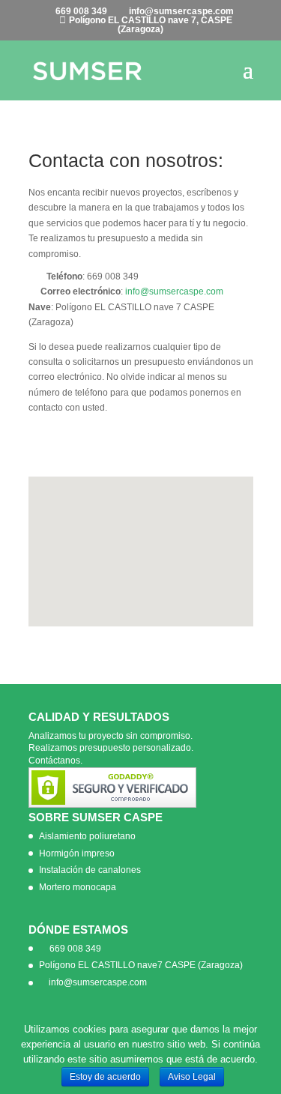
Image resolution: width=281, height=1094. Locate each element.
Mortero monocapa (77, 887)
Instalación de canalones (90, 870)
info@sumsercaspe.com (174, 291)
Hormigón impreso (77, 853)
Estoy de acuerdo (105, 1077)
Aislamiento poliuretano (87, 836)
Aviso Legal (192, 1077)
